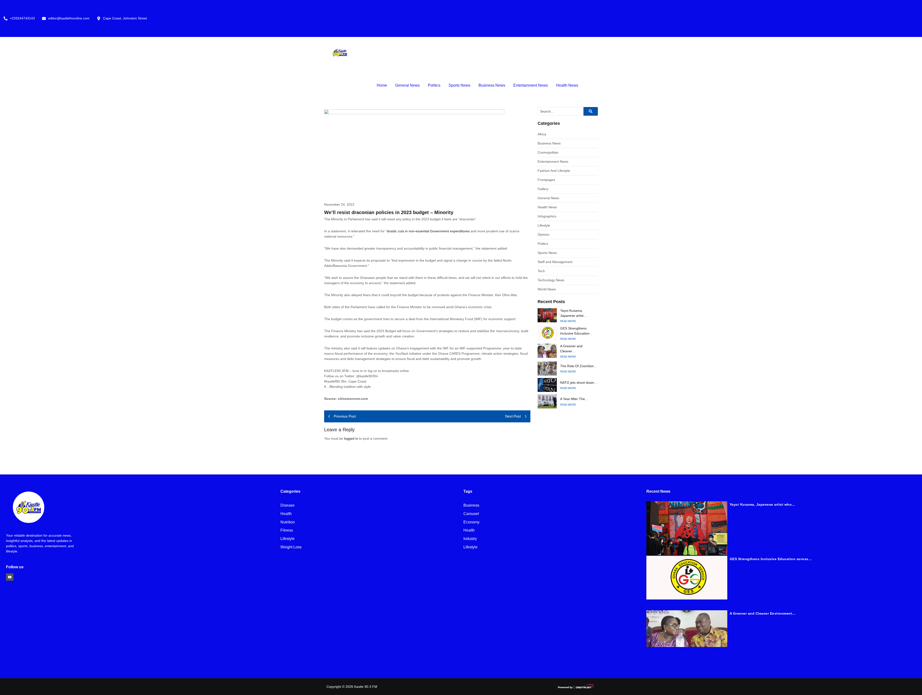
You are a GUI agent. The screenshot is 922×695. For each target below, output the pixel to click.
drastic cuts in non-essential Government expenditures (428, 231)
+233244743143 (22, 18)
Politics (434, 85)
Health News (567, 85)
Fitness (286, 530)
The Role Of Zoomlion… (578, 366)
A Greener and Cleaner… (571, 348)
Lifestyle (287, 538)
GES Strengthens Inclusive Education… (576, 330)
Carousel (471, 513)
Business (471, 505)
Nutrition (287, 522)
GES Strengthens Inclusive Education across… (771, 559)
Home (382, 85)
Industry (470, 538)
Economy (471, 522)
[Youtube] (9, 577)
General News (407, 85)
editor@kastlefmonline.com (69, 18)
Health (286, 513)
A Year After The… (574, 399)
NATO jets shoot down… (578, 382)
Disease (287, 505)
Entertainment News (530, 85)
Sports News (459, 85)
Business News (492, 85)
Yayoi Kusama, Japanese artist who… (762, 504)
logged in (351, 438)
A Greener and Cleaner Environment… (763, 613)
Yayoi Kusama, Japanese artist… (573, 313)
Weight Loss (291, 547)
